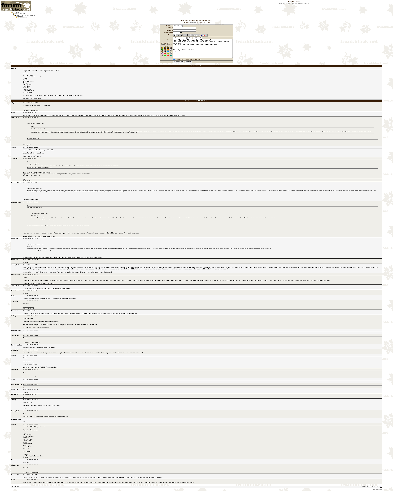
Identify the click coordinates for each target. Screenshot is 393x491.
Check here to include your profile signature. (188, 59)
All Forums (16, 12)
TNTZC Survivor (22, 17)
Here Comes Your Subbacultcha (25, 15)
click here (193, 22)
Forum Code (165, 44)
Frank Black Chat (19, 14)
